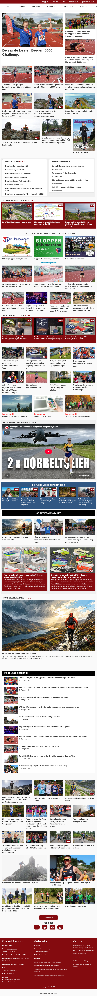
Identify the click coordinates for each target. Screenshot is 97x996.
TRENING (22, 6)
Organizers (61, 975)
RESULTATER (51, 6)
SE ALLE (22, 162)
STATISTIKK (83, 6)
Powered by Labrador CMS (48, 993)
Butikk (63, 2)
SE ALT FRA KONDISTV (48, 513)
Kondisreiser (73, 2)
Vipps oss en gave (87, 2)
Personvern (76, 957)
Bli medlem (37, 945)
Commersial (53, 975)
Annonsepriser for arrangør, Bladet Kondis (46, 965)
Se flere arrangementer (48, 263)
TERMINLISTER (68, 6)
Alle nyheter (48, 917)
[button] (6, 215)
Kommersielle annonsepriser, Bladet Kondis (47, 962)
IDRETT (9, 6)
